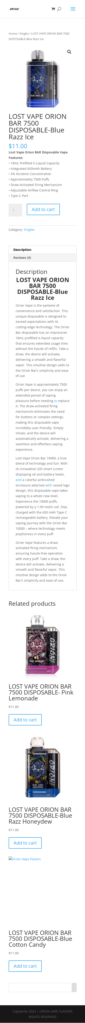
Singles (24, 33)
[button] (69, 52)
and (19, 480)
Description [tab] (22, 249)
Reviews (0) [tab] (22, 257)
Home (13, 33)
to (55, 401)
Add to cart (43, 209)
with (48, 485)
